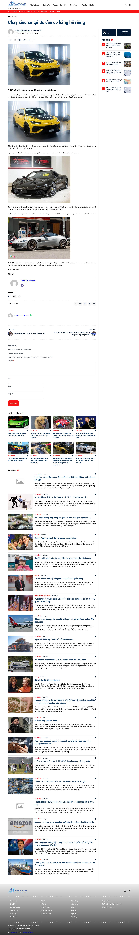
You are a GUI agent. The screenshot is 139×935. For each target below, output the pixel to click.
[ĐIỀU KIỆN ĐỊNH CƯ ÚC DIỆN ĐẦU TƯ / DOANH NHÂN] (127, 81)
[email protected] (28, 932)
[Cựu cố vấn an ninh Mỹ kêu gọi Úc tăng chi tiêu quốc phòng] (20, 583)
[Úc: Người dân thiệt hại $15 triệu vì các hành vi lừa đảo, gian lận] (20, 502)
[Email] (19, 40)
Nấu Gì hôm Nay (15, 907)
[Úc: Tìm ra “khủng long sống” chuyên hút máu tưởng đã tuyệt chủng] (20, 522)
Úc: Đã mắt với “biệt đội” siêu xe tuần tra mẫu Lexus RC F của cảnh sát (85, 461)
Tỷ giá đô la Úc (106, 901)
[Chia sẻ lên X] (15, 40)
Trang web (10, 394)
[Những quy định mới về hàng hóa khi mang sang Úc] (127, 64)
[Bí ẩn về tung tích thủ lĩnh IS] (20, 725)
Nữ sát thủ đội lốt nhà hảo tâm (47, 680)
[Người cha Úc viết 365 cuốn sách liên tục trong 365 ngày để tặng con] (20, 562)
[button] (24, 40)
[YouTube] (124, 32)
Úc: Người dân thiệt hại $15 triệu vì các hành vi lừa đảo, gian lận (61, 497)
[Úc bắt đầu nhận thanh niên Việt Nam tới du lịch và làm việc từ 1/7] (127, 46)
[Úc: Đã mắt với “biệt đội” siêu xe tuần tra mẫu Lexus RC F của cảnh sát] (86, 448)
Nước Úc (43, 901)
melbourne (44, 11)
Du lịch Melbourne (46, 910)
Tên (9, 378)
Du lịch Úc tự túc (46, 914)
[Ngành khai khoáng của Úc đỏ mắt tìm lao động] (20, 644)
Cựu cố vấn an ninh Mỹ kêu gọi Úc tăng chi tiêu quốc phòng (59, 578)
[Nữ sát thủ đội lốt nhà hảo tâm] (20, 684)
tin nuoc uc (14, 11)
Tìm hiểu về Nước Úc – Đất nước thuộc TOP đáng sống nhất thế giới (113, 54)
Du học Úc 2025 (45, 907)
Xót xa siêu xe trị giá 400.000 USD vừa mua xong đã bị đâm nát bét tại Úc (63, 435)
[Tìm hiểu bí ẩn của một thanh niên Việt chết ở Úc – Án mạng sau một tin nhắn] (20, 806)
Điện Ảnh (74, 910)
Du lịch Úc (63, 5)
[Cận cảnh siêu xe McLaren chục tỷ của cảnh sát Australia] (18, 448)
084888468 (14, 932)
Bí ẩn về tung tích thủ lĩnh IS (46, 720)
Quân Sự (37, 575)
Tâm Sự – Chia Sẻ (88, 5)
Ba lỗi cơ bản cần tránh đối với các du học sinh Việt (55, 538)
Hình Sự (37, 677)
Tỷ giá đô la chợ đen (108, 907)
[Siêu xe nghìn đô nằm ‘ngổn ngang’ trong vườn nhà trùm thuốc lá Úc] (41, 448)
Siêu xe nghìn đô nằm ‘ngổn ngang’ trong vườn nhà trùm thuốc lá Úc (39, 461)
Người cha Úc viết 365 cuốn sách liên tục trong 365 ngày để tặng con (63, 558)
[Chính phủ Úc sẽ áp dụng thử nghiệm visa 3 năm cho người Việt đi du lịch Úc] (127, 73)
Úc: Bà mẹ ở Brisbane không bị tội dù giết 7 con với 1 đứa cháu (60, 660)
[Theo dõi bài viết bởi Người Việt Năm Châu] (11, 32)
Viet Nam (51, 11)
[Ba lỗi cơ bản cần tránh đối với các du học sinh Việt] (20, 542)
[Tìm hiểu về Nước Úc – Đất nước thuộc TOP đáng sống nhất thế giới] (127, 55)
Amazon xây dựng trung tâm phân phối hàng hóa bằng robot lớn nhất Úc (64, 822)
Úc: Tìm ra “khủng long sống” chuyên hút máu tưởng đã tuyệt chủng (62, 517)
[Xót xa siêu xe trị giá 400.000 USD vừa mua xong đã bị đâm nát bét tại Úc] (63, 422)
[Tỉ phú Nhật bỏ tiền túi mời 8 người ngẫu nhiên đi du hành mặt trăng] (86, 422)
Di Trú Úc (43, 904)
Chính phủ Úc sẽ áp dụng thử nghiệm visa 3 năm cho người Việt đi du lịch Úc (114, 72)
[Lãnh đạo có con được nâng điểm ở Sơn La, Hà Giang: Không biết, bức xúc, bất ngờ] (20, 481)
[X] (109, 32)
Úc (34, 11)
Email (10, 386)
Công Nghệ (74, 904)
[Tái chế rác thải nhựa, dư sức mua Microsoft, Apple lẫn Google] (20, 786)
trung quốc (22, 11)
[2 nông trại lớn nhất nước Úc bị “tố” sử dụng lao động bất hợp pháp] (20, 765)
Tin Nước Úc (34, 5)
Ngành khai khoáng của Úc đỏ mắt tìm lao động (54, 639)
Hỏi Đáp (37, 535)
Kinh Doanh (13, 901)
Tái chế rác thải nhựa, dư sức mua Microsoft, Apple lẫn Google (60, 781)
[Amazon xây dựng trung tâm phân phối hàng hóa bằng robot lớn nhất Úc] (20, 826)
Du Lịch (73, 907)
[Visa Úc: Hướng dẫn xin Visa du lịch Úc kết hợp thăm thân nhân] (127, 90)
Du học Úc (46, 5)
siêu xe (15, 296)
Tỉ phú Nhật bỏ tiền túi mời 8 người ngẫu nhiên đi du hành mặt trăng (86, 435)
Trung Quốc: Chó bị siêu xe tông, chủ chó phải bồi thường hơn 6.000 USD (40, 435)
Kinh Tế (12, 904)
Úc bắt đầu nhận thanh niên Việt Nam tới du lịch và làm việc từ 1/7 (113, 45)
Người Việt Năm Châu (23, 30)
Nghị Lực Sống (14, 910)
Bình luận (11, 360)
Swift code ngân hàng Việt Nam (111, 904)
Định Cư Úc (74, 914)
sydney (58, 11)
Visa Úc (55, 5)
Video (48, 595)
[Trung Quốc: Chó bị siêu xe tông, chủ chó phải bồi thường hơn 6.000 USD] (41, 422)
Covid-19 (29, 11)
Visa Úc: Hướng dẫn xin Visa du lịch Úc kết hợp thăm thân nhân (113, 89)
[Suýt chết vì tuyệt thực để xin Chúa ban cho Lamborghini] (18, 422)
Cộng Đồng (73, 5)
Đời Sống (74, 917)
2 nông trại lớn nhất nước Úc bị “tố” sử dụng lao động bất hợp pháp (62, 761)
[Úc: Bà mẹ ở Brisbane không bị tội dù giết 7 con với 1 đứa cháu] (20, 664)
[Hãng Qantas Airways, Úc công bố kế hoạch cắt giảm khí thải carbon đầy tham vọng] (20, 623)
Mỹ (38, 11)
